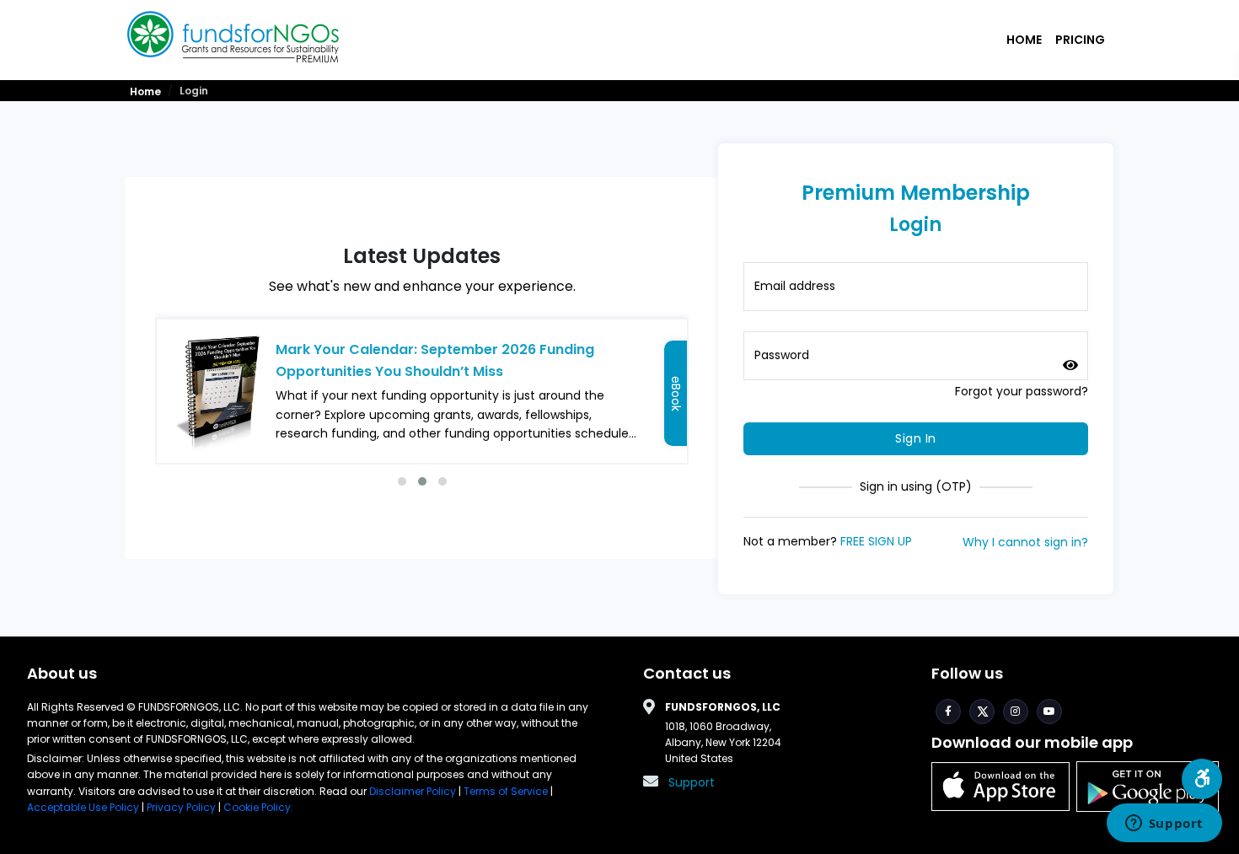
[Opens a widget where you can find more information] (1164, 824)
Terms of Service (505, 791)
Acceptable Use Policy (84, 807)
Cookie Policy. (258, 807)
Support (691, 782)
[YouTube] (1049, 711)
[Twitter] (982, 711)
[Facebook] (948, 711)
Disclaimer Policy (414, 791)
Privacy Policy (181, 807)
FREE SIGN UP (876, 541)
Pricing (1080, 39)
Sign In (915, 438)
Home (1024, 39)
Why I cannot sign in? (1025, 542)
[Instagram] (1015, 711)
